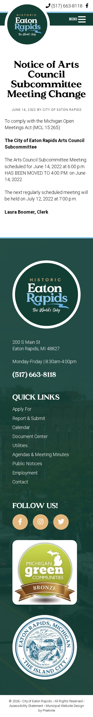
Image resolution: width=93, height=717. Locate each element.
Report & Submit (28, 418)
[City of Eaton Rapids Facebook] (87, 6)
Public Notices (27, 463)
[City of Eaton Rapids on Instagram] (40, 522)
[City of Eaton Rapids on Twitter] (61, 522)
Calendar (21, 427)
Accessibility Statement (26, 706)
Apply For (22, 409)
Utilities (20, 445)
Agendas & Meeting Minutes (40, 454)
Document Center (30, 436)
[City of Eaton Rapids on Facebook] (20, 522)
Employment (25, 473)
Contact (20, 482)
